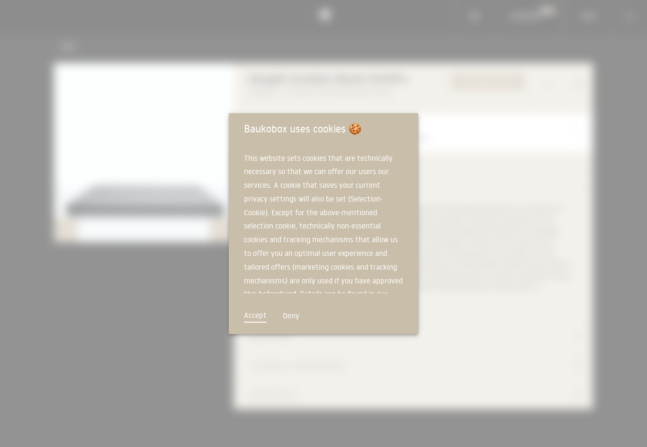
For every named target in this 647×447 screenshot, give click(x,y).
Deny (291, 315)
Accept (255, 315)
